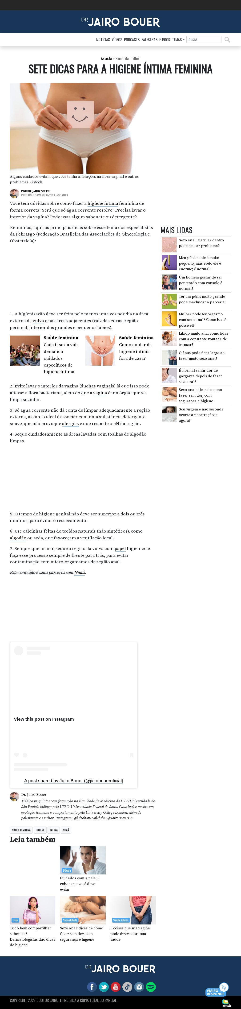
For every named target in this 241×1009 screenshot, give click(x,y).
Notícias (103, 40)
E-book (164, 40)
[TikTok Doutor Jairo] (126, 986)
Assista (106, 58)
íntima (54, 830)
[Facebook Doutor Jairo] (91, 986)
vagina (100, 393)
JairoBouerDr (121, 818)
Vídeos (117, 40)
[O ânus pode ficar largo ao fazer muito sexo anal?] (169, 357)
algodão (18, 538)
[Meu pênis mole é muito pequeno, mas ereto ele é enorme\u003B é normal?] (169, 262)
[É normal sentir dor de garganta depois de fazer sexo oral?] (169, 374)
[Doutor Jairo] (120, 21)
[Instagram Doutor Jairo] (138, 986)
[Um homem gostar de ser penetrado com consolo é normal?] (169, 281)
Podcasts (132, 40)
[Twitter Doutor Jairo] (103, 986)
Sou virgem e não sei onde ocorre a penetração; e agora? (201, 415)
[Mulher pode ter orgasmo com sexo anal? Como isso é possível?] (169, 318)
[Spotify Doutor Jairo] (150, 986)
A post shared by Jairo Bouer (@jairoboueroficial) (73, 780)
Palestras (149, 40)
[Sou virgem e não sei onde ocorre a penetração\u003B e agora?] (169, 413)
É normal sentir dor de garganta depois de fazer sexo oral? (200, 376)
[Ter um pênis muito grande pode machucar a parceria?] (169, 301)
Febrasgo (25, 234)
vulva (38, 321)
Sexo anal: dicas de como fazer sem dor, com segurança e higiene (200, 395)
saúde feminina (21, 830)
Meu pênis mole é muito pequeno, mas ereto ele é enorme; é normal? (200, 263)
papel (120, 548)
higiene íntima (103, 203)
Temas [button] (177, 40)
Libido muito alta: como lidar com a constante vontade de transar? (203, 339)
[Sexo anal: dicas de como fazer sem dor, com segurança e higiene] (169, 394)
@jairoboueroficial (88, 818)
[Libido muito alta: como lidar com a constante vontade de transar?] (169, 338)
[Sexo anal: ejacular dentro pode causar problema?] (169, 244)
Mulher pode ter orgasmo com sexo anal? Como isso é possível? (202, 320)
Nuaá (79, 572)
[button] (217, 989)
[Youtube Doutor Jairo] (114, 986)
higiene (40, 830)
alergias (70, 423)
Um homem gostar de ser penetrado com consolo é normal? (200, 283)
